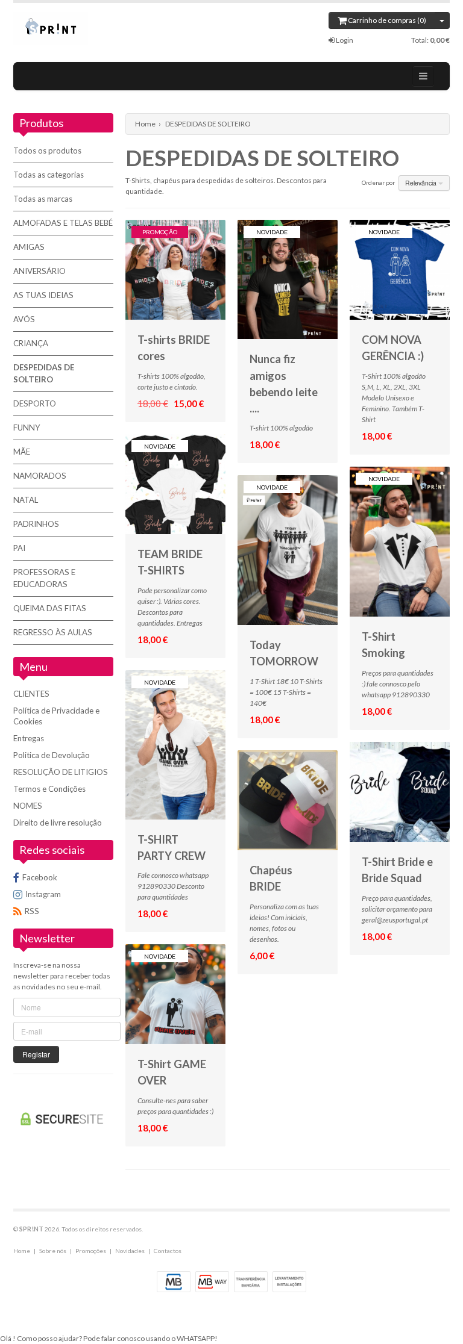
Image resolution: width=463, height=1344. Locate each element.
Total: (430, 40)
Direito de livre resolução (57, 822)
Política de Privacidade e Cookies (56, 716)
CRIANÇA (30, 343)
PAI (19, 548)
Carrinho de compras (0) (386, 20)
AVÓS (24, 319)
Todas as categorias (48, 174)
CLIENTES (31, 693)
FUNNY (26, 427)
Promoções (90, 1250)
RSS (32, 911)
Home (145, 123)
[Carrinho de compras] (442, 20)
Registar (36, 1054)
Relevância (421, 182)
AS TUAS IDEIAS (43, 295)
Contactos (167, 1250)
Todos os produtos (47, 150)
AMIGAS (29, 247)
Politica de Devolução (51, 755)
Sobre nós (52, 1250)
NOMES (27, 805)
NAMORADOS (39, 476)
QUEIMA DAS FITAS (49, 608)
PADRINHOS (36, 524)
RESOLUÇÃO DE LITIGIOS (60, 772)
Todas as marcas (42, 199)
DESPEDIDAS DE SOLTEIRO (43, 373)
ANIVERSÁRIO (39, 271)
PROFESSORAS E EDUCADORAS (44, 578)
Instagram (43, 894)
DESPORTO (34, 403)
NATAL (25, 500)
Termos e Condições (49, 789)
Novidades (130, 1250)
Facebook (39, 877)
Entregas (28, 738)
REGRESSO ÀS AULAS (52, 632)
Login (344, 40)
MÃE (21, 451)
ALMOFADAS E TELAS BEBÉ (63, 223)
